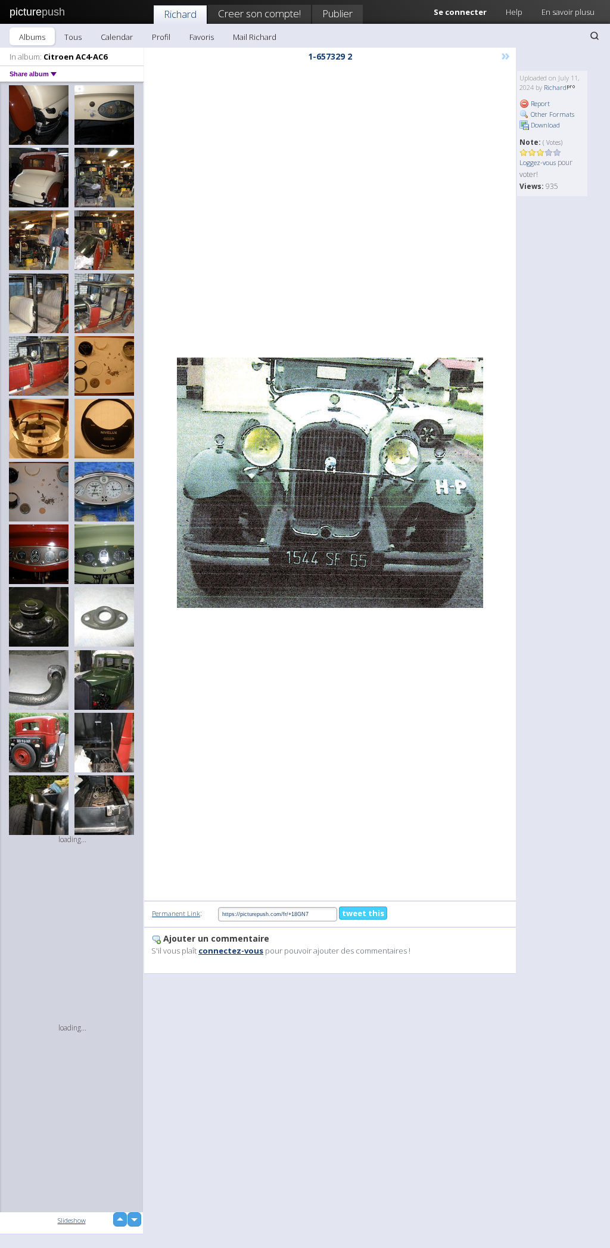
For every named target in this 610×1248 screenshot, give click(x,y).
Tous (73, 37)
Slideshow (72, 1220)
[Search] (594, 35)
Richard (180, 14)
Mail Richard (254, 37)
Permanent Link (176, 913)
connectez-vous (230, 950)
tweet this (363, 913)
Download (544, 124)
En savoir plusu (568, 12)
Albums (32, 37)
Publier (337, 13)
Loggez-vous (537, 162)
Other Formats (551, 114)
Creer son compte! (259, 13)
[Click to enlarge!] (330, 483)
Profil (161, 37)
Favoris (201, 37)
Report (539, 103)
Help (514, 12)
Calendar (117, 37)
